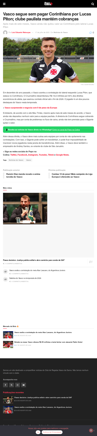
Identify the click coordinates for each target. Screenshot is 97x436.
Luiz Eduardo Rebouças (21, 32)
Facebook (22, 154)
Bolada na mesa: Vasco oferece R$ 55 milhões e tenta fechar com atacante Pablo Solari (48, 342)
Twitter (13, 154)
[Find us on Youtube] (23, 385)
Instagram (33, 154)
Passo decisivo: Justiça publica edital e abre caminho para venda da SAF (34, 260)
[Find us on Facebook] (5, 385)
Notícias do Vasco (61, 32)
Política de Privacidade (52, 432)
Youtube (43, 154)
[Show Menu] (4, 4)
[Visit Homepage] (48, 3)
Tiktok (51, 154)
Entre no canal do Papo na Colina (66, 129)
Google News (62, 154)
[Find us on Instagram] (17, 385)
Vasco (28, 160)
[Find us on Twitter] (11, 385)
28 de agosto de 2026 (23, 335)
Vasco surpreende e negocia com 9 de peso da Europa (31, 107)
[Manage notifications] (91, 430)
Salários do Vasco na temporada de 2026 (25, 278)
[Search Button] (92, 4)
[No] (94, 430)
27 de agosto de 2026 (23, 345)
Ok (38, 432)
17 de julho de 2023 (42, 32)
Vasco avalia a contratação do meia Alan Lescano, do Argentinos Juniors (37, 270)
